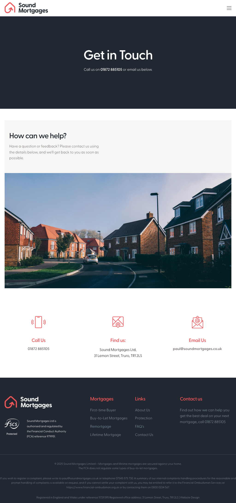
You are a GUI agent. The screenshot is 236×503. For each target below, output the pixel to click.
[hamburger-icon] (229, 8)
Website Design (189, 497)
